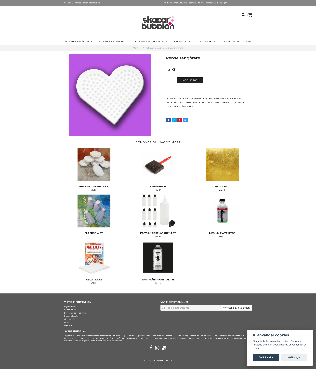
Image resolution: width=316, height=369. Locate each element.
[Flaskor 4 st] (94, 211)
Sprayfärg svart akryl (158, 279)
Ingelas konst (70, 306)
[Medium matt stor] (222, 211)
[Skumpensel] (158, 164)
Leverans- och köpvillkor (75, 313)
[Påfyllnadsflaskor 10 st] (158, 211)
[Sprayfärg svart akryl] (158, 257)
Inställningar (294, 357)
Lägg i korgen (190, 80)
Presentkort (183, 41)
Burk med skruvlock (94, 186)
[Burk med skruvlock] (94, 164)
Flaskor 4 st (94, 233)
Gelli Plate (94, 279)
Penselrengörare (174, 48)
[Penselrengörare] (110, 95)
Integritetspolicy (71, 316)
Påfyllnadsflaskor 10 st (158, 233)
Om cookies (69, 319)
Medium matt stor (222, 233)
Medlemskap (206, 41)
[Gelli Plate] (94, 257)
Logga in (68, 325)
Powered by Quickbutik (158, 363)
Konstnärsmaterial (113, 41)
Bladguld (222, 186)
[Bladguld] (222, 164)
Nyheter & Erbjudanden (236, 307)
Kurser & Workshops (150, 41)
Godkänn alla (266, 357)
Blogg (67, 322)
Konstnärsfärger (78, 41)
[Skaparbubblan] (158, 22)
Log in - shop (230, 41)
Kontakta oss (70, 309)
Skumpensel (158, 186)
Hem (248, 41)
